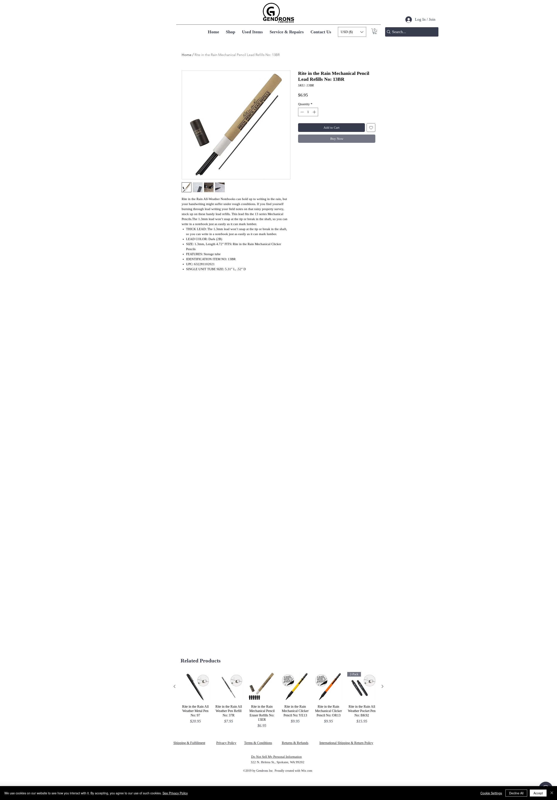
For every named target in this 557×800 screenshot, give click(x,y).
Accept (538, 793)
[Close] (551, 793)
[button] (374, 31)
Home (186, 55)
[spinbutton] (308, 112)
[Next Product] (382, 686)
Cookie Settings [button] (491, 793)
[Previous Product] (174, 686)
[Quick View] (195, 686)
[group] (278, 700)
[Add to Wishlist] (371, 127)
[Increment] (315, 112)
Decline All (516, 793)
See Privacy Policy (175, 793)
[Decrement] (302, 112)
